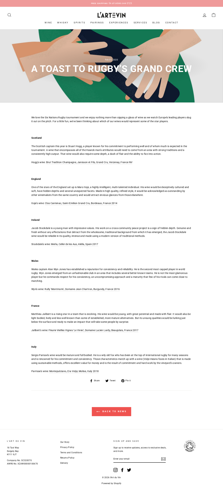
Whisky (62, 22)
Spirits (79, 22)
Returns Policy (67, 458)
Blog (156, 22)
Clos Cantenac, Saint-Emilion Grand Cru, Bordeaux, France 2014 (81, 203)
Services (140, 22)
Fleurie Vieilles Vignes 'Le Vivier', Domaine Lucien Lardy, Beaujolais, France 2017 (94, 330)
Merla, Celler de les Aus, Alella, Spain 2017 (74, 244)
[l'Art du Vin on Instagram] (115, 470)
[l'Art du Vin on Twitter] (129, 470)
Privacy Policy (67, 447)
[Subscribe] (163, 459)
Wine (48, 22)
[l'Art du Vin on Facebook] (122, 470)
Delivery (64, 463)
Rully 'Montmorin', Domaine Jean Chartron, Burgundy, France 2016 (82, 289)
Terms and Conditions (71, 452)
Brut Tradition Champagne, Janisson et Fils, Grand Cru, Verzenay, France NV (89, 162)
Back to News (114, 411)
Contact (171, 22)
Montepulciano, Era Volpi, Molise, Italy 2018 (74, 371)
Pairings (97, 22)
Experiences (118, 22)
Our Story (65, 442)
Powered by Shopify (111, 483)
